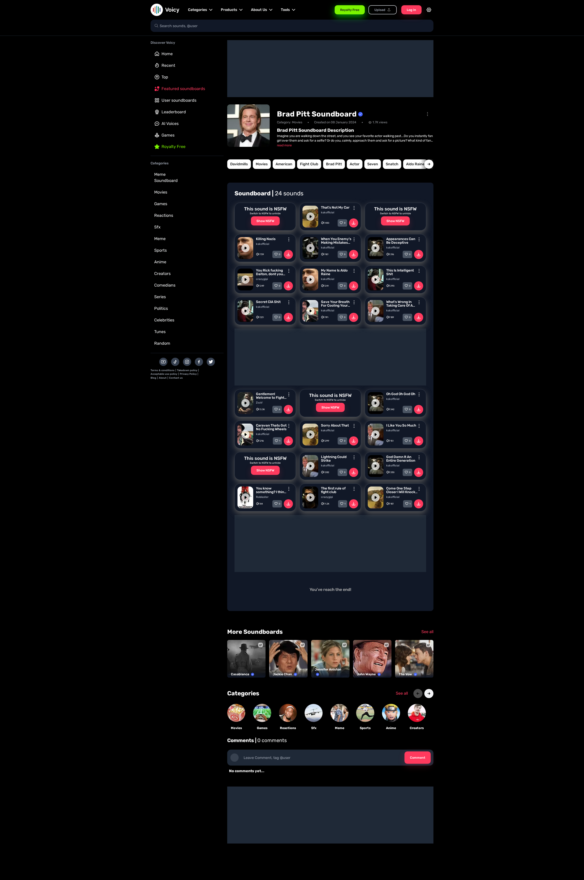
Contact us (176, 377)
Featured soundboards (183, 88)
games (262, 728)
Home (167, 53)
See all (427, 631)
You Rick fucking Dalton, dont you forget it (269, 272)
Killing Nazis (266, 239)
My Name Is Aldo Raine (334, 272)
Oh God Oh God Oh (400, 394)
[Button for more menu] (354, 208)
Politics (161, 308)
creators (417, 728)
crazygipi (262, 279)
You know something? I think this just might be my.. (271, 490)
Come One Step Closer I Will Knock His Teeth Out (400, 490)
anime (391, 728)
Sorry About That (335, 425)
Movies (160, 192)
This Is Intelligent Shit (400, 272)
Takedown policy (187, 370)
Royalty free (173, 146)
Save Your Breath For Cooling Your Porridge (335, 303)
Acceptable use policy (164, 374)
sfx (313, 728)
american (284, 164)
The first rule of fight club (333, 490)
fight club (309, 164)
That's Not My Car (335, 207)
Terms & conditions (163, 370)
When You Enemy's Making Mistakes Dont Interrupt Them (336, 240)
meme (339, 728)
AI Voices (170, 123)
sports (365, 728)
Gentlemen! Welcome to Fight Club (270, 395)
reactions (288, 728)
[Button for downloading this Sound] (353, 223)
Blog (153, 377)
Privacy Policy (188, 374)
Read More (284, 145)
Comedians (164, 285)
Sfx (157, 227)
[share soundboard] (427, 114)
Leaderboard (174, 111)
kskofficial (327, 212)
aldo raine (415, 164)
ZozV (259, 402)
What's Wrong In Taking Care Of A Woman (399, 303)
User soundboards (179, 100)
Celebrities (164, 320)
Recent (168, 65)
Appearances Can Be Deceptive (400, 240)
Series (160, 296)
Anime (160, 261)
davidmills (239, 164)
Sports (160, 250)
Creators (162, 273)
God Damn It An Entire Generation (400, 458)
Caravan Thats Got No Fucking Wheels (271, 427)
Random (162, 343)
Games (168, 135)
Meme (160, 238)
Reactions (163, 215)
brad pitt (334, 164)
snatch (392, 164)
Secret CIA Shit (268, 302)
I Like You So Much (401, 425)
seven (372, 164)
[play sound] (310, 216)
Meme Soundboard (166, 177)
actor (355, 164)
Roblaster (262, 497)
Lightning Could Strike (334, 458)
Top (165, 77)
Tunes (160, 331)
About (163, 377)
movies (262, 164)
